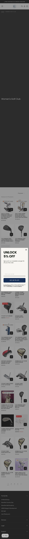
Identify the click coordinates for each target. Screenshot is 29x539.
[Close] (26, 250)
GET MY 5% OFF (14, 280)
